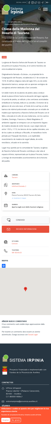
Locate (3, 266)
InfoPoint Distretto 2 (19, 186)
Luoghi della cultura (15, 21)
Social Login (21, 2)
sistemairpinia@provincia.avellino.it (22, 401)
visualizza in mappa (19, 198)
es (47, 2)
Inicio (3, 21)
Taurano (15, 177)
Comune (15, 243)
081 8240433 (17, 252)
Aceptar (5, 420)
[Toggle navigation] (45, 9)
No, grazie (16, 420)
